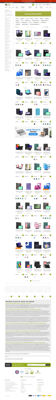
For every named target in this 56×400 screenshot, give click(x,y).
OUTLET (47, 7)
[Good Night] (20, 198)
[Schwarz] (34, 65)
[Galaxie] (44, 65)
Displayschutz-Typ (24, 22)
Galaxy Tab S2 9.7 (7, 67)
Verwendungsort (43, 22)
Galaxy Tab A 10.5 (7, 64)
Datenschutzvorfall (23, 388)
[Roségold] (48, 85)
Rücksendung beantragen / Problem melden (26, 384)
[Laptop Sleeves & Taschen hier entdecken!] (33, 132)
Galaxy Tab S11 (7, 19)
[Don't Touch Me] (48, 124)
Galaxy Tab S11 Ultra (7, 17)
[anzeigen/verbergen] (13, 17)
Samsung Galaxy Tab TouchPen (46, 325)
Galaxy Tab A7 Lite (7, 54)
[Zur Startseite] (7, 5)
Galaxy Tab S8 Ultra (7, 35)
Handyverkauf (23, 385)
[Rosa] (39, 85)
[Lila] (16, 104)
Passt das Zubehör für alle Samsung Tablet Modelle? (14, 358)
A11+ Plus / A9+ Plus (45, 104)
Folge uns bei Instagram (40, 389)
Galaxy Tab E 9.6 (7, 69)
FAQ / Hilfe (22, 383)
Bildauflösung (18, 24)
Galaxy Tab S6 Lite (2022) (8, 57)
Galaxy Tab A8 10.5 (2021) (8, 50)
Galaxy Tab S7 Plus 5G (8, 41)
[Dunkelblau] (16, 65)
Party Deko (36, 7)
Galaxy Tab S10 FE (7, 22)
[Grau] (18, 65)
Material (32, 18)
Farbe (27, 18)
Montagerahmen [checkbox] (36, 22)
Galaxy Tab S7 (6, 42)
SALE (50, 7)
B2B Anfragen (23, 392)
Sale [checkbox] (30, 22)
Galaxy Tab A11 (7, 45)
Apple (9, 7)
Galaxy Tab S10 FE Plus (8, 20)
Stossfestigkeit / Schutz (44, 20)
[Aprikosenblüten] (48, 65)
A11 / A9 (35, 45)
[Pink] (16, 85)
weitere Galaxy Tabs (7, 70)
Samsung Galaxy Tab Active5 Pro (8, 16)
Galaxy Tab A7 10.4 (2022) (8, 51)
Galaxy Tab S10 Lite (7, 25)
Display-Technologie (25, 24)
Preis (22, 20)
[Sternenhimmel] (50, 65)
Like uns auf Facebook (39, 387)
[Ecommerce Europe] (22, 372)
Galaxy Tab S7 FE (7, 39)
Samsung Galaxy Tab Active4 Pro (8, 12)
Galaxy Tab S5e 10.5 (7, 66)
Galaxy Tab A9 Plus (7, 47)
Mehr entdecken (41, 7)
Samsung (13, 7)
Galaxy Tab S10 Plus (7, 26)
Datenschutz (22, 387)
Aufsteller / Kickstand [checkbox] (35, 20)
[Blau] (34, 85)
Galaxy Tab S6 (6, 60)
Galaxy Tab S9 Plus (7, 32)
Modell (17, 18)
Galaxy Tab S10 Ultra (7, 23)
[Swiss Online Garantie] (17, 372)
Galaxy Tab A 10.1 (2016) (8, 63)
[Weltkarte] (46, 85)
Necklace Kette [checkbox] (27, 20)
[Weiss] (50, 85)
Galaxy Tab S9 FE (7, 29)
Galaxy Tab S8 (6, 38)
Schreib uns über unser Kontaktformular (41, 384)
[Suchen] (33, 5)
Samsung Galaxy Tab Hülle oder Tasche (18, 343)
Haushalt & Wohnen (30, 7)
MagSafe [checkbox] (17, 20)
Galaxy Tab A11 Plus (7, 44)
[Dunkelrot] (20, 65)
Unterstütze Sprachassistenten (34, 24)
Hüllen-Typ (46, 18)
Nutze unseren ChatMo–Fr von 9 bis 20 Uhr (41, 382)
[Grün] (37, 85)
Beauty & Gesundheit (23, 7)
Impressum (22, 386)
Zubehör (6, 7)
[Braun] (41, 85)
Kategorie (41, 18)
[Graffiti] (46, 65)
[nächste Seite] (34, 27)
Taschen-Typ (17, 22)
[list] (28, 291)
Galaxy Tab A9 (7, 48)
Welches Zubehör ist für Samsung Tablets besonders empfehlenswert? (17, 353)
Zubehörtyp (22, 18)
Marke (36, 18)
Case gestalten (17, 7)
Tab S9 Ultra (17, 257)
